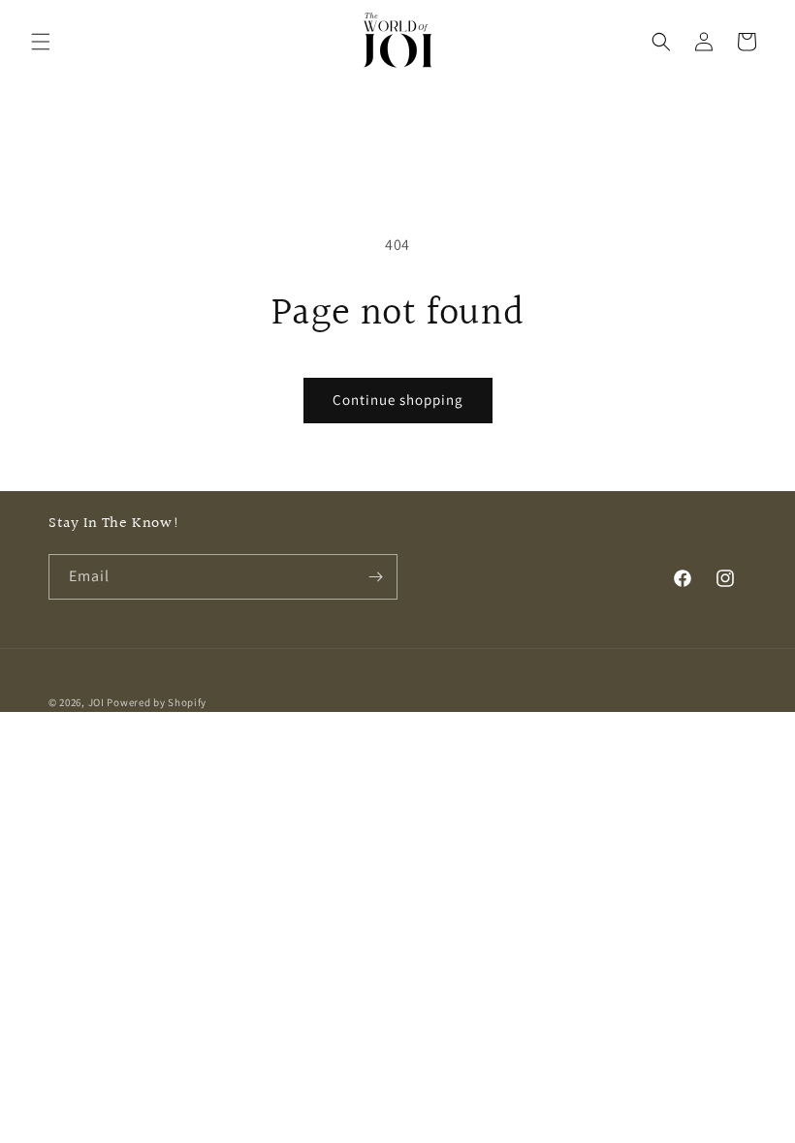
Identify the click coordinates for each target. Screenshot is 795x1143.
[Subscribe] (375, 577)
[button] (40, 41)
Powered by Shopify (157, 702)
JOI (96, 702)
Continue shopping (398, 399)
